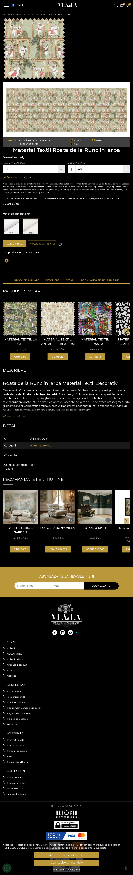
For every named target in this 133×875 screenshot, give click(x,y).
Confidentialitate (16, 702)
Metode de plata (16, 788)
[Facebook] (54, 632)
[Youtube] (70, 632)
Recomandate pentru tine (100, 280)
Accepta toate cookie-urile (66, 855)
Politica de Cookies (17, 719)
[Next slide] (126, 331)
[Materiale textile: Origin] (30, 226)
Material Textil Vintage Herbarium (58, 342)
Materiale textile (12, 14)
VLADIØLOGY (14, 670)
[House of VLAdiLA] (67, 5)
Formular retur (14, 691)
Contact (11, 675)
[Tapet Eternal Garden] (20, 507)
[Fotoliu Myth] (95, 507)
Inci (30, 177)
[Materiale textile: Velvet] (11, 226)
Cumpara (20, 356)
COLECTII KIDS (15, 653)
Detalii (70, 280)
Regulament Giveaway (19, 713)
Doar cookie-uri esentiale (66, 862)
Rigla (75, 144)
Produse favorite (16, 783)
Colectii (11, 648)
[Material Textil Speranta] (95, 318)
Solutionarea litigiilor (18, 762)
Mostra (42, 243)
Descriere (52, 280)
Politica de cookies (15, 848)
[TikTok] (78, 632)
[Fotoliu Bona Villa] (57, 507)
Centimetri (13, 177)
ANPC (10, 756)
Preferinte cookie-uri (66, 869)
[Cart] (122, 5)
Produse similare (26, 280)
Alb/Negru (100, 140)
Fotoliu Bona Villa (57, 528)
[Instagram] (62, 632)
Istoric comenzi (15, 777)
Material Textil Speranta (95, 342)
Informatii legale (15, 740)
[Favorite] (127, 5)
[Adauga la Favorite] (60, 244)
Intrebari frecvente (17, 751)
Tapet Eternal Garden (20, 530)
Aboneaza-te (101, 585)
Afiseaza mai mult (15, 416)
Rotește (77, 140)
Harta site (12, 724)
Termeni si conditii (16, 697)
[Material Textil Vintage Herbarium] (57, 318)
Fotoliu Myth (95, 528)
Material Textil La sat (20, 342)
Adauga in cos (15, 243)
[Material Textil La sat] (20, 318)
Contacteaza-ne (15, 745)
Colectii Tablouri (15, 659)
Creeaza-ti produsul (17, 664)
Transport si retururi (17, 794)
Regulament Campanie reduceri (24, 708)
